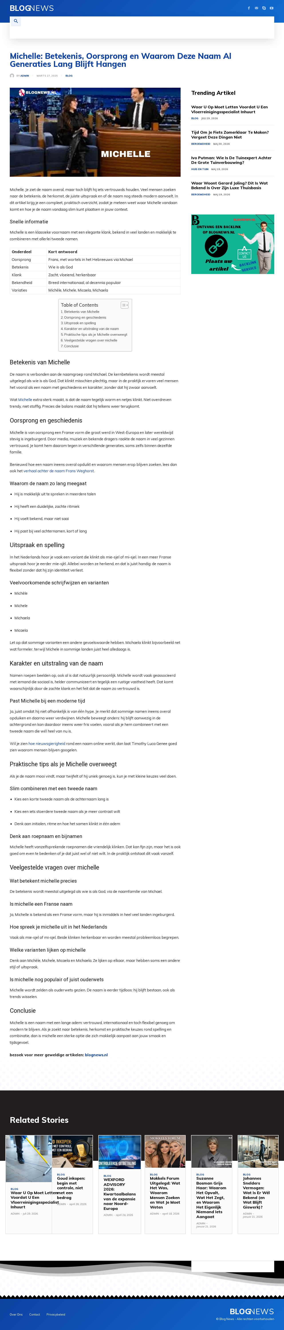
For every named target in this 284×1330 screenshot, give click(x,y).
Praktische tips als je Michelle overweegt (95, 334)
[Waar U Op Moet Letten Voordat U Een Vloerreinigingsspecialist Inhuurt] (35, 1158)
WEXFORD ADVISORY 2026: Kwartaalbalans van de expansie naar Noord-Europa (120, 1194)
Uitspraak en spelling (80, 323)
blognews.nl (96, 1054)
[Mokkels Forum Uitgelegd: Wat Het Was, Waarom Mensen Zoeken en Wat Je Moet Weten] (165, 1151)
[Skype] (264, 8)
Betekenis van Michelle (81, 312)
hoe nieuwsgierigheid (46, 743)
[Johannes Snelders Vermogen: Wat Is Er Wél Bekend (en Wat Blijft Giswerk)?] (258, 1151)
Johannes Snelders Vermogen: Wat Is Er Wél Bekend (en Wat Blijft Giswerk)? (256, 1193)
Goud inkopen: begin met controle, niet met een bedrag (71, 1188)
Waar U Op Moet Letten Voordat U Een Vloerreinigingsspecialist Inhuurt (229, 109)
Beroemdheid (200, 143)
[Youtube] (271, 8)
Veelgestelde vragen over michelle (90, 340)
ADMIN (24, 76)
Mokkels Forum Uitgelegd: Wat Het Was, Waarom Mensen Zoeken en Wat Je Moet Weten (165, 1193)
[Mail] (256, 8)
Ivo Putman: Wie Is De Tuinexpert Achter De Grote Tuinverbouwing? (231, 160)
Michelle (25, 399)
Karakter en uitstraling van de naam (91, 329)
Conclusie (71, 346)
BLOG (69, 76)
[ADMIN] (13, 75)
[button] (16, 21)
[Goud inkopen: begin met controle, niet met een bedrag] (72, 1151)
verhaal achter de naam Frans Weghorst (59, 470)
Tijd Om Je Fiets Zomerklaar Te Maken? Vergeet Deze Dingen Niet (230, 135)
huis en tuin (199, 169)
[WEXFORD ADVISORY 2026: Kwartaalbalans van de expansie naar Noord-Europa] (120, 1152)
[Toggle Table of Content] (122, 305)
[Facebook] (249, 8)
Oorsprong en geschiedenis (85, 317)
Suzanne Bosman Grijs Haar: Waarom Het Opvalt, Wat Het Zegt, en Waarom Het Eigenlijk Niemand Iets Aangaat (211, 1197)
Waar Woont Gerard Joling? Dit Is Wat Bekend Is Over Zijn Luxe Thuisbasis (229, 186)
